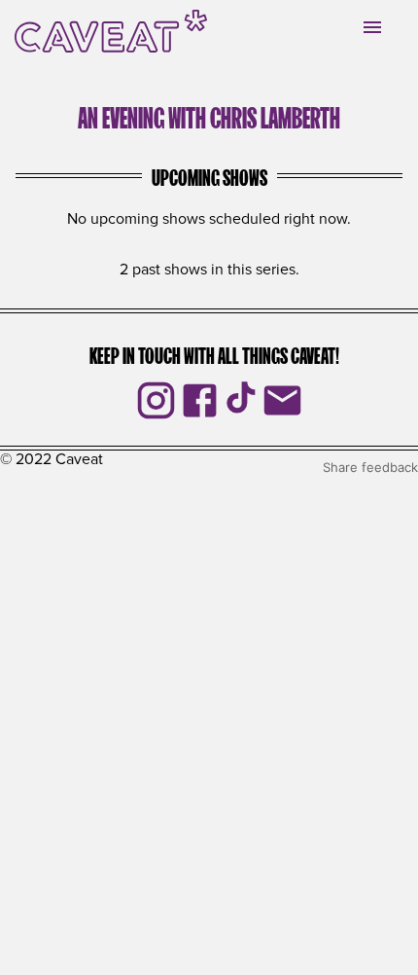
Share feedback (370, 467)
